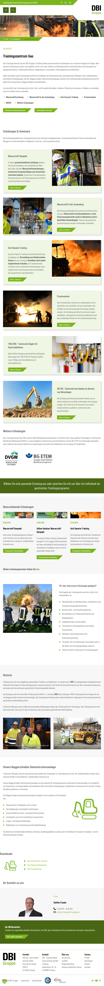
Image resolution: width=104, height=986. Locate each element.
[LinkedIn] (93, 980)
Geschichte (66, 957)
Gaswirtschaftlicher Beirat (71, 967)
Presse (86, 957)
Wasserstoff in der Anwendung (70, 204)
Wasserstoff (13, 156)
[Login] (70, 2)
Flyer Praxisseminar (34, 869)
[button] (4, 981)
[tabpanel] (18, 535)
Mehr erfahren (15, 188)
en (65, 2)
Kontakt (87, 967)
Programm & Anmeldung (14, 551)
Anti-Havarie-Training (17, 247)
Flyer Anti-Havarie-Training (37, 861)
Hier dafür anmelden (15, 937)
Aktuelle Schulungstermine (15, 110)
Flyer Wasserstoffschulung (37, 865)
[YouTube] (96, 980)
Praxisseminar (63, 296)
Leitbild (64, 960)
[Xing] (100, 980)
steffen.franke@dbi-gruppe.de (68, 912)
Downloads (88, 960)
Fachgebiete (16, 39)
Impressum (25, 980)
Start (6, 39)
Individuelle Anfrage (44, 110)
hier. (38, 569)
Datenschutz (37, 980)
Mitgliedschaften (68, 964)
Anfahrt (87, 964)
